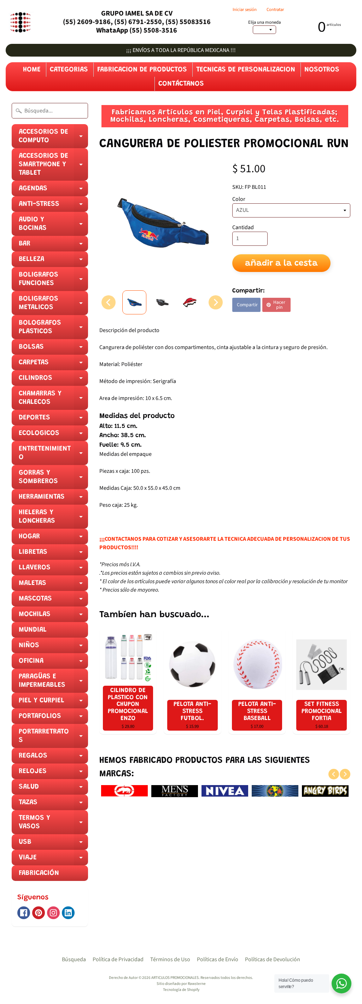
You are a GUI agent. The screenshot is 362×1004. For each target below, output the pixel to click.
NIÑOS (53, 647)
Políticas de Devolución (272, 959)
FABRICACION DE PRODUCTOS (142, 69)
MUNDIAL (33, 629)
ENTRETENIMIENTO (53, 455)
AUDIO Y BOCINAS (53, 226)
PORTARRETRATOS (53, 738)
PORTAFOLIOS (53, 718)
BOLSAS (53, 349)
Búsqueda (74, 959)
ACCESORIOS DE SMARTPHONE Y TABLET (53, 166)
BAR (53, 245)
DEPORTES (53, 419)
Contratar (275, 9)
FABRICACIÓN (39, 873)
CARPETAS (53, 364)
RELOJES (53, 773)
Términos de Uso (170, 959)
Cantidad (243, 227)
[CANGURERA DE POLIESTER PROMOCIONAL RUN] (134, 302)
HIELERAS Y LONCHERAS (53, 519)
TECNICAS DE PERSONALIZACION (245, 69)
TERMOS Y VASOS (53, 824)
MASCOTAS (53, 601)
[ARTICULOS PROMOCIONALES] (20, 22)
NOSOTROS (321, 69)
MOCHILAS (53, 616)
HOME (32, 69)
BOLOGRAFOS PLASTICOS (53, 329)
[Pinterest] (38, 912)
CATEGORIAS (69, 69)
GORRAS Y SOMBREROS (53, 479)
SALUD (53, 789)
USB (53, 844)
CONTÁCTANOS (181, 83)
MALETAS (53, 585)
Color (238, 199)
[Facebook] (23, 912)
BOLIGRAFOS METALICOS (53, 305)
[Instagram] (53, 912)
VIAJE (53, 859)
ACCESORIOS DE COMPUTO (53, 138)
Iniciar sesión (245, 9)
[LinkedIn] (68, 912)
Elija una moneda (264, 22)
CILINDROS (53, 380)
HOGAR (53, 538)
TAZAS (53, 804)
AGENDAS (53, 190)
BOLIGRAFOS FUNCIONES (53, 281)
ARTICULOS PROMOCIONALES (175, 977)
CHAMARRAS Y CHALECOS (53, 400)
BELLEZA (53, 261)
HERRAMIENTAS (53, 499)
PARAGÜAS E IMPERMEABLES (53, 683)
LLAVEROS (53, 569)
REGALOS (53, 758)
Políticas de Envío (217, 959)
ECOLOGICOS (53, 435)
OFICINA (53, 663)
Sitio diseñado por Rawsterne (181, 983)
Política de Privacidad (118, 959)
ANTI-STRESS (53, 206)
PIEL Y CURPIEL (53, 702)
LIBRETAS (53, 554)
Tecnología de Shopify (181, 989)
